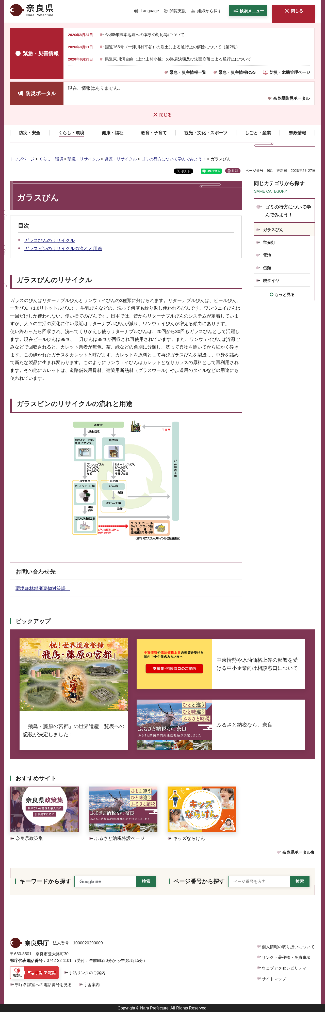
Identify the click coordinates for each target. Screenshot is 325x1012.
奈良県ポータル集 (298, 852)
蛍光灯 (269, 242)
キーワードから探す (45, 881)
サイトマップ (274, 979)
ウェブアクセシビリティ (284, 968)
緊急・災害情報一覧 (188, 72)
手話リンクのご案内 (87, 973)
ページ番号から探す (199, 881)
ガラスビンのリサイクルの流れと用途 (63, 248)
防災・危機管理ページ (290, 72)
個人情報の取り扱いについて (288, 947)
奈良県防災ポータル (291, 98)
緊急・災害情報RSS (237, 72)
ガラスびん (273, 230)
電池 (267, 255)
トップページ (22, 159)
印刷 (235, 171)
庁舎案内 (92, 985)
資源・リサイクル (120, 159)
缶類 (267, 268)
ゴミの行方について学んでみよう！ (173, 159)
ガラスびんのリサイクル (49, 240)
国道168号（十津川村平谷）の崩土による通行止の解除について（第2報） (172, 47)
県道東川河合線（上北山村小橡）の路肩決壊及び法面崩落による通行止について (178, 59)
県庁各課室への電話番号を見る (43, 985)
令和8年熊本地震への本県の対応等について (144, 35)
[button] (147, 11)
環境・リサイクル (84, 159)
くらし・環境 (51, 159)
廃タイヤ (271, 280)
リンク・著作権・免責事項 (286, 957)
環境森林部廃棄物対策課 (42, 588)
